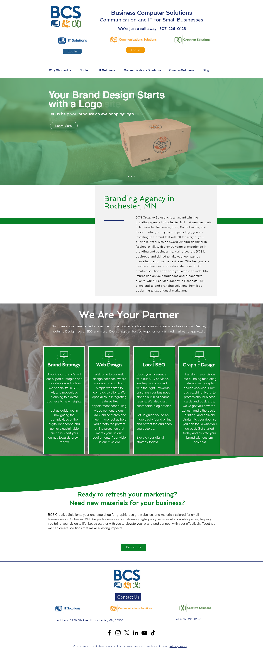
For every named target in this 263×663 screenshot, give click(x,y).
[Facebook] (109, 632)
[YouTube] (144, 632)
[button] (144, 70)
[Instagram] (118, 632)
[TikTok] (153, 632)
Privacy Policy (178, 646)
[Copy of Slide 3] (134, 176)
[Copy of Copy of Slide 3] (131, 176)
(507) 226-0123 (190, 619)
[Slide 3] (128, 176)
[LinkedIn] (135, 632)
